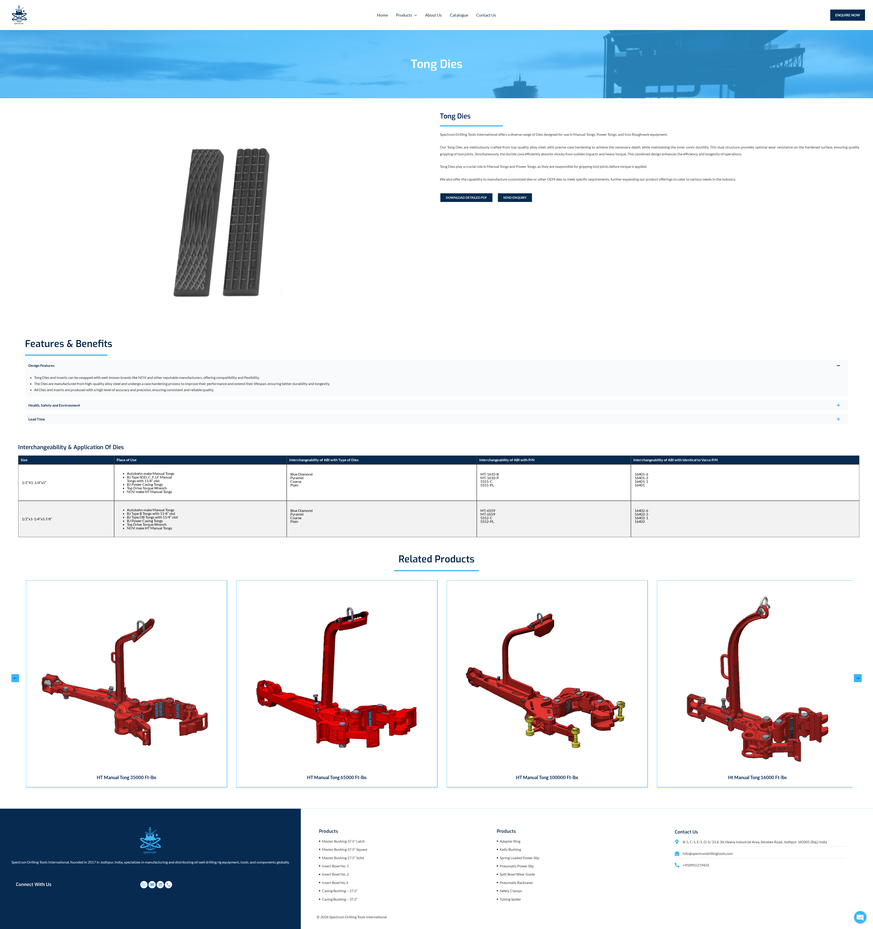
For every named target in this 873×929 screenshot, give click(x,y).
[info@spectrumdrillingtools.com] (677, 853)
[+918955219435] (677, 865)
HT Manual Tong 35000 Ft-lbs (752, 777)
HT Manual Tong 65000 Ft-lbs (121, 777)
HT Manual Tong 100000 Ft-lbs (331, 777)
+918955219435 (696, 865)
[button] (406, 15)
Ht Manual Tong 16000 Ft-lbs (541, 777)
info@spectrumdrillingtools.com (708, 853)
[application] (414, 15)
